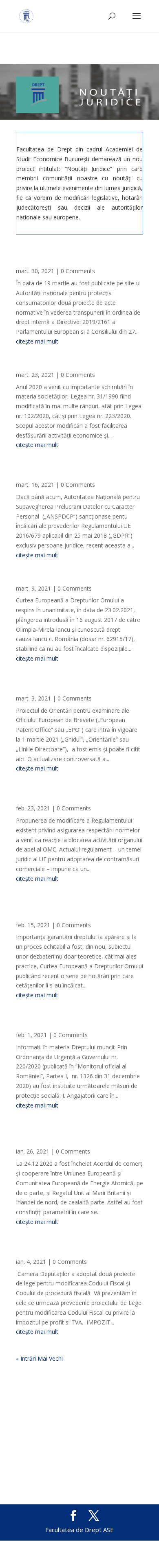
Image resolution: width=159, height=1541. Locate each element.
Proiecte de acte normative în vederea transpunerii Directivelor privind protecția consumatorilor (73, 256)
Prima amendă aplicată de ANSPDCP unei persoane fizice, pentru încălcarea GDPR (78, 473)
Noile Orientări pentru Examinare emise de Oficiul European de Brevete (77, 687)
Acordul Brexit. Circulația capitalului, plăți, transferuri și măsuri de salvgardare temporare (79, 1137)
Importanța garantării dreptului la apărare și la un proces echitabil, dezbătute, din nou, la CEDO (68, 911)
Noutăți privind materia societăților (70, 366)
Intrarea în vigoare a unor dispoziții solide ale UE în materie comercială (70, 797)
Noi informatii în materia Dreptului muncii (69, 1023)
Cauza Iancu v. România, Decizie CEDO (74, 580)
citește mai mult (37, 341)
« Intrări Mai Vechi (39, 1358)
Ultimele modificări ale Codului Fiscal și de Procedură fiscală (78, 1250)
